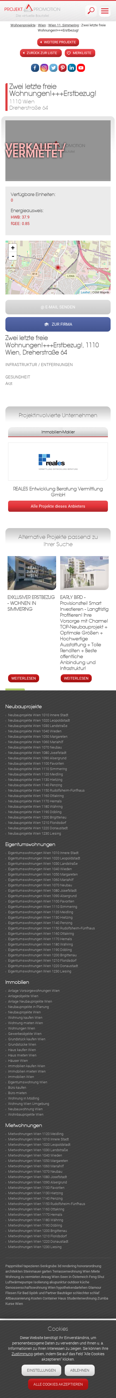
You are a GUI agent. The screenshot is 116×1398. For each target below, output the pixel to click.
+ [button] (13, 247)
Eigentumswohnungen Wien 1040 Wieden (40, 869)
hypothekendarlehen (71, 1287)
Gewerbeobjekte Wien (25, 1034)
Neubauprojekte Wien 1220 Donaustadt (38, 828)
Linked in (72, 68)
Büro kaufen (17, 1088)
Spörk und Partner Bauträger (50, 1293)
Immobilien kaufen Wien (26, 1066)
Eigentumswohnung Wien (27, 1082)
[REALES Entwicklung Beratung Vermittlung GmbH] (58, 463)
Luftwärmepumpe (19, 1282)
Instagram (44, 68)
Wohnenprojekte (23, 25)
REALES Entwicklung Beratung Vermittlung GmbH (58, 492)
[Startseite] (32, 10)
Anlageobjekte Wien (23, 996)
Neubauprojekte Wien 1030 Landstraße (37, 726)
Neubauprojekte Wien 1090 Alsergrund (37, 758)
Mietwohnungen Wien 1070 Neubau (35, 1171)
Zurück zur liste (42, 53)
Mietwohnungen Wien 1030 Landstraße (38, 1150)
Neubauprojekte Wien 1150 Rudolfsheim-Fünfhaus (46, 790)
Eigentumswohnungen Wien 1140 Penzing (40, 923)
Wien (42, 25)
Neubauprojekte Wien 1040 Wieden (35, 731)
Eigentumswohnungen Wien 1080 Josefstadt (42, 890)
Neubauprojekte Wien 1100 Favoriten (36, 763)
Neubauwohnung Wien (25, 1109)
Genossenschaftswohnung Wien (30, 1287)
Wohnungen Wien (21, 1028)
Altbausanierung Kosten (23, 1298)
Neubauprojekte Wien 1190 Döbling (35, 812)
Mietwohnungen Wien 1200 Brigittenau (37, 1231)
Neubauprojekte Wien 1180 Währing (35, 807)
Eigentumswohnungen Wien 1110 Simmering (42, 907)
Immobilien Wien (21, 1077)
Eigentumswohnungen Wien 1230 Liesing (39, 971)
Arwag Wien (50, 1277)
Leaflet (85, 292)
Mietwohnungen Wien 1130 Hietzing (35, 1193)
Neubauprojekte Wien (24, 1012)
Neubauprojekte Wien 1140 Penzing (35, 785)
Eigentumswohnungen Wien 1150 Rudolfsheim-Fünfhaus (51, 928)
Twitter (53, 68)
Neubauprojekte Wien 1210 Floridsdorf (37, 823)
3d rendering (66, 1266)
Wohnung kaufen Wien (25, 1018)
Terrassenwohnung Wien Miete (76, 1271)
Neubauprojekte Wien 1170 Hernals (35, 801)
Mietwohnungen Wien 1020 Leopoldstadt (39, 1145)
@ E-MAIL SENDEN (58, 307)
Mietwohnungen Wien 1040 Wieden (35, 1155)
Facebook (35, 68)
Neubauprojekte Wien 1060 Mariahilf (35, 742)
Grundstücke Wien (22, 1044)
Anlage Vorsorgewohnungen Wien (34, 991)
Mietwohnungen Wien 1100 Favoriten (36, 1188)
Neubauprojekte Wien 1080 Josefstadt (37, 753)
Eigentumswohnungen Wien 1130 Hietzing (40, 917)
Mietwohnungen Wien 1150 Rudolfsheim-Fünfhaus (46, 1204)
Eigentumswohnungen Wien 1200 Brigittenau (42, 955)
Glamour (94, 1287)
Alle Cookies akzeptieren (58, 1384)
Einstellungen (41, 1370)
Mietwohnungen (23, 1125)
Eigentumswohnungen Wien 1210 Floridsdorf (42, 960)
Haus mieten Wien (22, 1055)
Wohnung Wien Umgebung (28, 1104)
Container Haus (54, 1298)
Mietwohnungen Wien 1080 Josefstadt (37, 1177)
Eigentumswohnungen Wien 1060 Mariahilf (40, 880)
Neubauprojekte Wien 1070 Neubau (35, 747)
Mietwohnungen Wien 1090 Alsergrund (37, 1182)
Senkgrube (48, 1266)
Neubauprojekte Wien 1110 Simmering (37, 769)
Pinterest (63, 68)
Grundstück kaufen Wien (26, 1039)
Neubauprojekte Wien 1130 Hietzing (35, 780)
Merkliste (82, 53)
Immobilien (17, 982)
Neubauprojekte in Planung (28, 1007)
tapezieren (31, 1266)
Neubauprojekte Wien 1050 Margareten (37, 737)
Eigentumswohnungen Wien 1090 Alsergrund (42, 896)
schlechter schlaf (86, 1293)
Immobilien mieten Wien (27, 1071)
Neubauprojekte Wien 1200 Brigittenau (37, 817)
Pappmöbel (14, 1266)
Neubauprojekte (23, 706)
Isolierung (41, 1282)
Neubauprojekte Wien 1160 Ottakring (36, 796)
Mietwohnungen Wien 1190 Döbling (35, 1225)
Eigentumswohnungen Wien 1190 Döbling (40, 950)
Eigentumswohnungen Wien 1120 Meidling (40, 912)
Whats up (81, 68)
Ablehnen (79, 1370)
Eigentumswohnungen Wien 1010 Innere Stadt (43, 853)
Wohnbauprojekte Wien (25, 1114)
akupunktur (58, 1282)
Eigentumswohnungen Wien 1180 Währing (40, 944)
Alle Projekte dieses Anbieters (58, 506)
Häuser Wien (18, 1061)
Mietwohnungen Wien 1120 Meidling (35, 1134)
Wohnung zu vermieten (22, 1277)
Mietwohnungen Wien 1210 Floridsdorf (37, 1236)
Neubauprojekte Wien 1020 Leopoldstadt (39, 720)
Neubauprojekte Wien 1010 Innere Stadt (38, 715)
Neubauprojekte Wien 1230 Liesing (34, 833)
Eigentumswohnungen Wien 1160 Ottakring (41, 934)
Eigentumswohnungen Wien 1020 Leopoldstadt (44, 858)
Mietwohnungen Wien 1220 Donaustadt (38, 1241)
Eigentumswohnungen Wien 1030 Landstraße (43, 864)
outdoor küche (78, 1282)
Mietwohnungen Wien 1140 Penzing (35, 1198)
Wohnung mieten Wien (25, 1023)
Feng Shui (96, 1277)
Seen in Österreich (74, 1277)
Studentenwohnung (82, 1298)
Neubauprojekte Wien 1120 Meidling (35, 774)
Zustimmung (22, 1354)
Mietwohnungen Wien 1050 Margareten (38, 1161)
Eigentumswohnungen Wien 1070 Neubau (40, 885)
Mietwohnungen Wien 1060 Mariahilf (36, 1166)
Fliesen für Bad (16, 1293)
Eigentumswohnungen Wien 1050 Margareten (43, 874)
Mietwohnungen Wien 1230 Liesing (35, 1247)
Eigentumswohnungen (30, 844)
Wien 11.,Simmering (63, 25)
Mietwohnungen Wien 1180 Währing (35, 1220)
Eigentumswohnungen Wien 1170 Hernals (40, 939)
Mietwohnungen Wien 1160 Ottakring (36, 1209)
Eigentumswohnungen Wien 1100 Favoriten (41, 901)
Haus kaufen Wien (22, 1050)
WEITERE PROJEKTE (60, 42)
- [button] (13, 256)
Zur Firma (62, 324)
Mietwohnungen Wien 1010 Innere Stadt (38, 1139)
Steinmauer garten (37, 1271)
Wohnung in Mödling (23, 1098)
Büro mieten (17, 1093)
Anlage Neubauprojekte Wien (30, 1001)
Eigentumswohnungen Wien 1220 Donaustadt (43, 966)
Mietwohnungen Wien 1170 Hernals (35, 1215)
